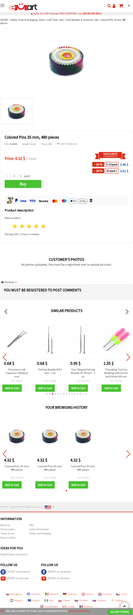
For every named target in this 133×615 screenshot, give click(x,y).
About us (5, 525)
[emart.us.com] (23, 6)
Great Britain (51, 606)
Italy (51, 600)
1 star (15, 226)
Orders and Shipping (40, 533)
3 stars (29, 226)
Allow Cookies (120, 611)
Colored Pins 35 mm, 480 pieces (17, 467)
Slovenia (101, 600)
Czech (124, 594)
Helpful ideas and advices (14, 554)
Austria (89, 594)
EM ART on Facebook (18, 571)
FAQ (31, 525)
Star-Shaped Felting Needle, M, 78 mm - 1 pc (83, 373)
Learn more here (79, 611)
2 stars (22, 226)
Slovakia (83, 600)
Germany (72, 594)
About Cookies (8, 537)
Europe (36, 600)
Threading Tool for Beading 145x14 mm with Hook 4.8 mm (116, 373)
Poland (66, 600)
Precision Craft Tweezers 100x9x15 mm (17, 373)
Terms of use (7, 533)
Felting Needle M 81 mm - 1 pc (50, 371)
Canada (71, 606)
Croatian (107, 594)
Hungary (18, 600)
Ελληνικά (35, 594)
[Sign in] (114, 6)
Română (54, 594)
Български (16, 594)
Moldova (88, 606)
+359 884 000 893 (90, 13)
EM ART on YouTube (18, 578)
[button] (47, 394)
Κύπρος (119, 600)
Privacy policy (7, 529)
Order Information (39, 529)
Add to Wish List (68, 144)
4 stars (36, 226)
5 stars (43, 226)
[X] (2, 611)
